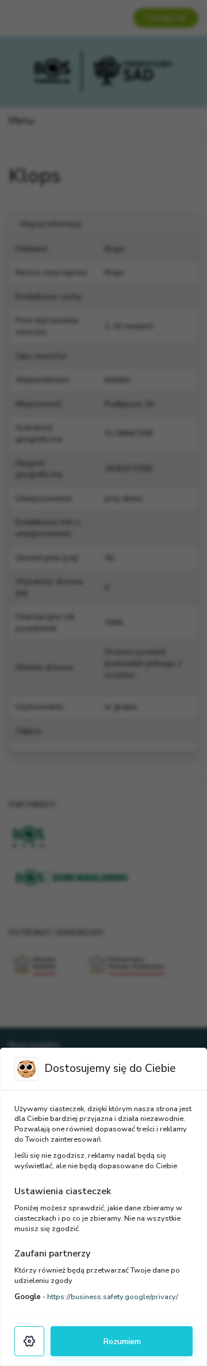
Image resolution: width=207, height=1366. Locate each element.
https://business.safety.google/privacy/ (112, 1297)
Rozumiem (122, 1341)
